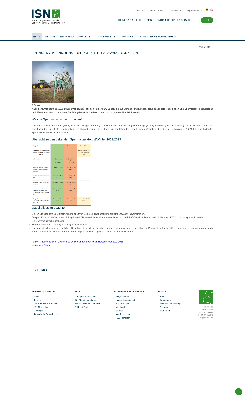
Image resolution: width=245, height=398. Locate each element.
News (36, 36)
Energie (118, 310)
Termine (50, 36)
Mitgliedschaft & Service (174, 20)
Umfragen (128, 36)
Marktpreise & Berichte (84, 296)
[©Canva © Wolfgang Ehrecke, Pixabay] (53, 102)
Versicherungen (122, 314)
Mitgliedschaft (121, 296)
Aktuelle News (42, 245)
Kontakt (161, 10)
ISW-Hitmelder (122, 318)
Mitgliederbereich (194, 10)
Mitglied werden (176, 10)
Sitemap (163, 307)
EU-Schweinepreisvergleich (86, 303)
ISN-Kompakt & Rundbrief (76, 36)
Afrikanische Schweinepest (158, 36)
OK (1, 396)
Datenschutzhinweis (9, 392)
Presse (151, 10)
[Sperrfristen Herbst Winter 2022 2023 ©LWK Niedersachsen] (61, 205)
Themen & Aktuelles (130, 20)
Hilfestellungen (121, 303)
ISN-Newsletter (107, 36)
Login (207, 20)
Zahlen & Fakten (81, 307)
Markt (151, 20)
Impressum (164, 300)
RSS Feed (164, 310)
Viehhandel (120, 307)
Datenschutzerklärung (169, 303)
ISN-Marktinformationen (85, 300)
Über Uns (140, 10)
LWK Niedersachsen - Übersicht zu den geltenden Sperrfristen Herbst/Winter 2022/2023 (79, 242)
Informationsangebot (124, 300)
